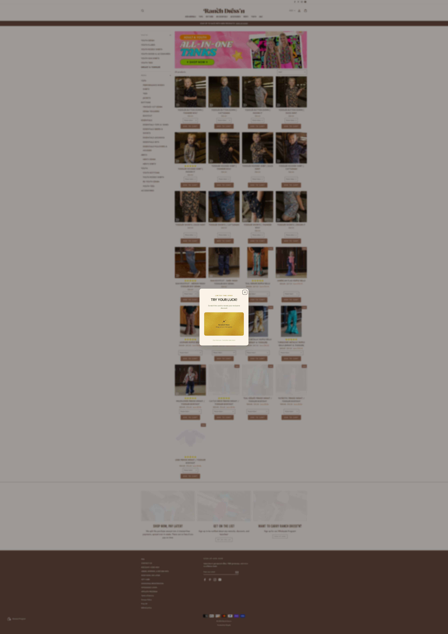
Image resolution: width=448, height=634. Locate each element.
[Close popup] (245, 292)
